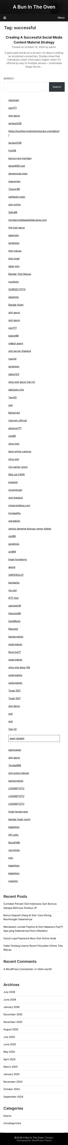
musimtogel (15, 490)
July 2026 (9, 992)
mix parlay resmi (18, 466)
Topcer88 (14, 189)
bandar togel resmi (19, 819)
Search (8, 78)
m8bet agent (15, 343)
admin (52, 47)
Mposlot (13, 628)
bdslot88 (13, 335)
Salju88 (12, 212)
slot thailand (15, 497)
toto (10, 857)
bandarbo (13, 582)
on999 (12, 551)
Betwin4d (14, 412)
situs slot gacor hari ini (21, 382)
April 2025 (9, 1059)
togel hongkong (17, 559)
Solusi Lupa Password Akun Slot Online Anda (29, 938)
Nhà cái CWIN (16, 474)
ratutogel (13, 100)
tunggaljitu (14, 513)
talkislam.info (16, 389)
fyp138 (12, 150)
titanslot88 (14, 613)
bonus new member (20, 158)
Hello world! (45, 969)
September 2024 (13, 1096)
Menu (61, 17)
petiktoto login (16, 196)
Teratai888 (14, 765)
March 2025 (10, 1066)
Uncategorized (12, 1123)
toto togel (14, 258)
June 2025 (9, 1044)
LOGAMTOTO (16, 788)
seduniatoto (15, 644)
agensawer (14, 749)
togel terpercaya (18, 811)
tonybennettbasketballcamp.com (27, 220)
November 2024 (12, 1081)
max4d (12, 358)
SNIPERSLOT (16, 574)
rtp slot (12, 590)
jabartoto (13, 235)
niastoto (13, 881)
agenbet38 (14, 605)
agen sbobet (17, 738)
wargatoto (14, 520)
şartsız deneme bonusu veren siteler (29, 528)
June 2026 (9, 999)
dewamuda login (18, 173)
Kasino (7, 1115)
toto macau (14, 250)
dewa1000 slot (16, 165)
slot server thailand (19, 351)
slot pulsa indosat (18, 773)
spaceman (14, 181)
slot (10, 405)
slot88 (12, 436)
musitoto (13, 281)
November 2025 (12, 1022)
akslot (11, 567)
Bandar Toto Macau (19, 274)
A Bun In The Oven (34, 7)
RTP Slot (13, 597)
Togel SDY (14, 690)
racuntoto (14, 850)
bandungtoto (15, 636)
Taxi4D (12, 397)
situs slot (13, 459)
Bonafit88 (14, 842)
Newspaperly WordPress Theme (34, 1140)
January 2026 (11, 1007)
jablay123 (13, 374)
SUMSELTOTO (16, 289)
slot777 (12, 107)
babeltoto (13, 827)
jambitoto (13, 243)
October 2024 (11, 1089)
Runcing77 (14, 652)
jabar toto (13, 266)
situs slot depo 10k (19, 667)
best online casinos (19, 451)
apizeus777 (14, 428)
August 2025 (10, 1029)
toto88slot (14, 621)
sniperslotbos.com (19, 505)
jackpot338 (14, 123)
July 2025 (9, 1036)
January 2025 (11, 1074)
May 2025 (9, 1051)
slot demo (14, 706)
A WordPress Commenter (18, 969)
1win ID (12, 729)
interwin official (17, 420)
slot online (14, 204)
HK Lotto (13, 834)
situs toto (13, 443)
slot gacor (14, 115)
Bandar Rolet (15, 304)
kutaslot (13, 482)
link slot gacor (16, 227)
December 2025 (12, 1014)
